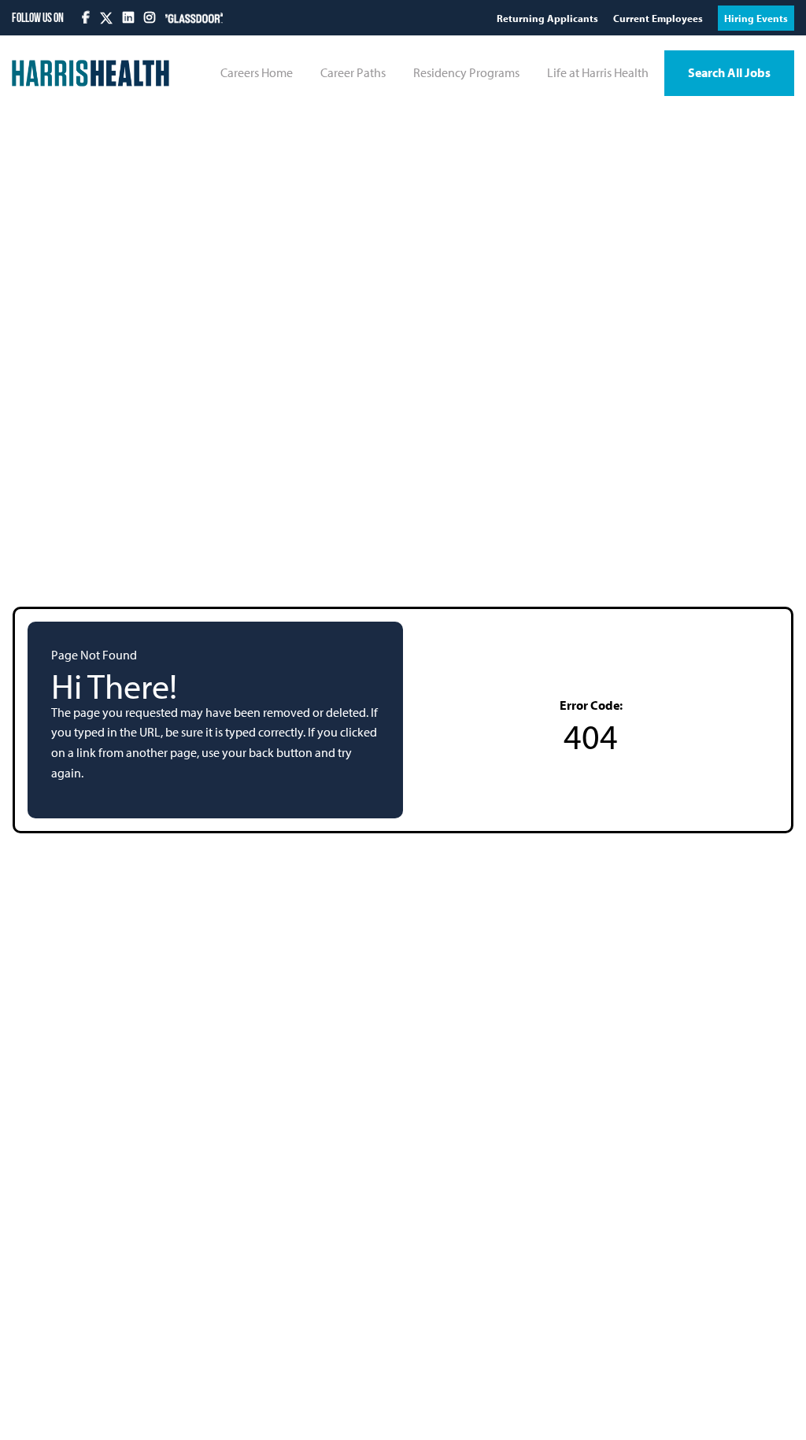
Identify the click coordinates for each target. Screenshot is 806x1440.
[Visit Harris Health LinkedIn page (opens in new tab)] (129, 17)
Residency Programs (466, 72)
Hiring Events (756, 18)
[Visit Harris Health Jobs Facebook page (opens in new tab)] (87, 17)
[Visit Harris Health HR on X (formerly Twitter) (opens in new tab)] (106, 18)
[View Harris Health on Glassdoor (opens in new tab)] (194, 17)
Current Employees (659, 18)
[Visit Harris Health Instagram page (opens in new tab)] (150, 17)
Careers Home (256, 72)
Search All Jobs (729, 72)
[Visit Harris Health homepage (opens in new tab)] (90, 73)
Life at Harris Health (598, 72)
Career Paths (353, 72)
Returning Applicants (549, 18)
